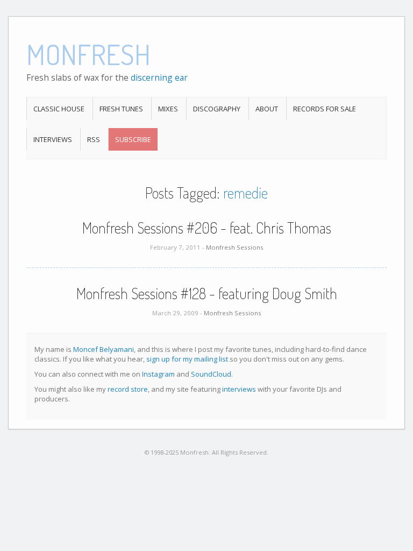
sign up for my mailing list (187, 359)
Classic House (58, 109)
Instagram (158, 374)
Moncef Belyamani (103, 349)
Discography (216, 109)
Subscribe (133, 139)
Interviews (52, 139)
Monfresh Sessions (235, 247)
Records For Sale (324, 109)
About (266, 109)
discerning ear (159, 77)
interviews (239, 389)
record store (128, 389)
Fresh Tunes (121, 109)
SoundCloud (211, 374)
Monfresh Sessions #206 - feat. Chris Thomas (206, 227)
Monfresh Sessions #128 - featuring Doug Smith (206, 293)
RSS (93, 139)
